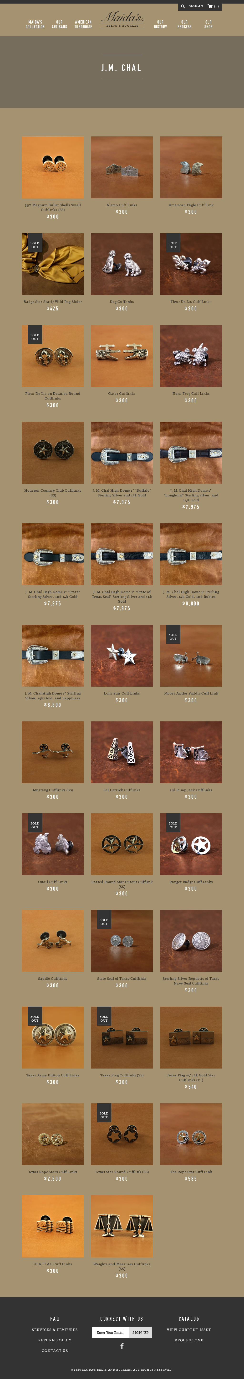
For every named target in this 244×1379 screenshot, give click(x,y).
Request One (189, 1340)
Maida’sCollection (35, 24)
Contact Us (55, 1350)
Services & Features (55, 1329)
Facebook (122, 1346)
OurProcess (185, 24)
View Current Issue (189, 1329)
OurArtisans (59, 24)
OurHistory (160, 24)
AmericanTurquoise (83, 24)
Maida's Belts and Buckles (122, 19)
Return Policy (54, 1340)
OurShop (208, 24)
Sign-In (196, 6)
